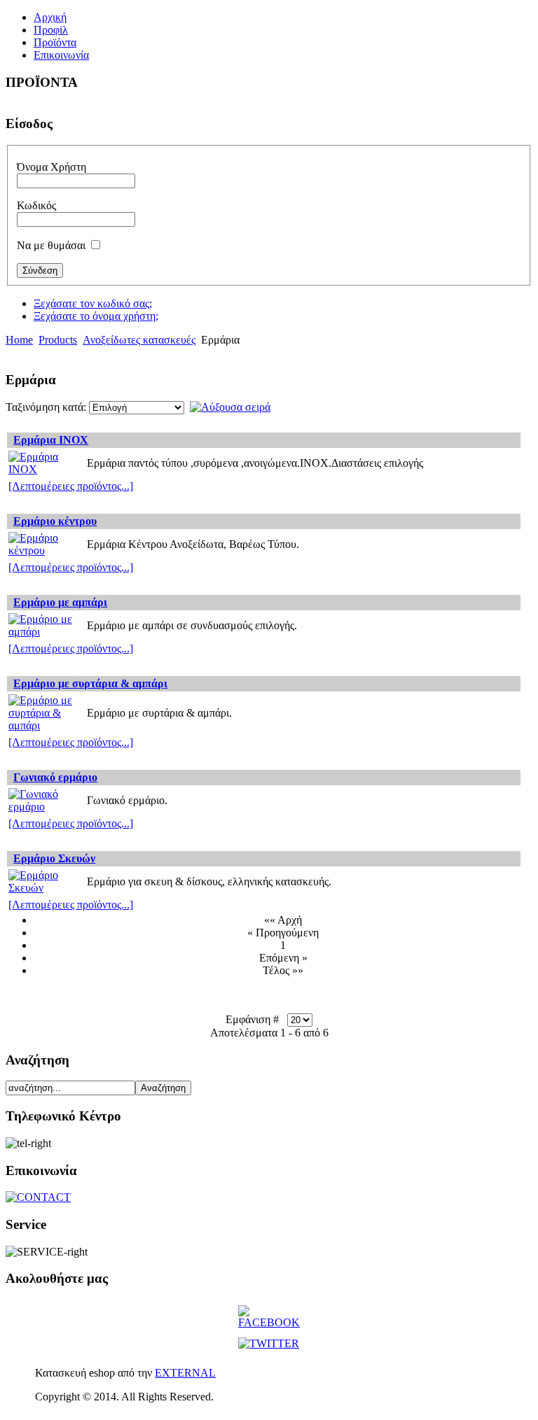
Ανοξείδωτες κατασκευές (139, 340)
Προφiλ (51, 30)
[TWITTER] (268, 1343)
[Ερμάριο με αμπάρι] (45, 632)
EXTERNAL (185, 1373)
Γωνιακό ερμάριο (55, 777)
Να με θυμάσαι (51, 245)
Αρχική (50, 17)
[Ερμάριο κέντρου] (45, 550)
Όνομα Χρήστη (51, 167)
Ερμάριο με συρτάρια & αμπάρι (90, 683)
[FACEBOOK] (269, 1322)
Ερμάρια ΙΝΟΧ (50, 440)
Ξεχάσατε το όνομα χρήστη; (96, 316)
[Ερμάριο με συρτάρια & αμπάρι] (45, 725)
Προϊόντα (55, 42)
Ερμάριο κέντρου (55, 521)
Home (19, 340)
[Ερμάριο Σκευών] (45, 888)
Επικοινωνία (61, 55)
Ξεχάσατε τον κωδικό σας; (93, 303)
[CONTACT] (38, 1197)
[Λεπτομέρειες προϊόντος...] (70, 486)
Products (58, 340)
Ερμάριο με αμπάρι (60, 602)
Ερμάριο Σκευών (54, 858)
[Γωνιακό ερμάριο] (45, 807)
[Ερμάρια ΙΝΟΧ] (45, 469)
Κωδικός (36, 205)
